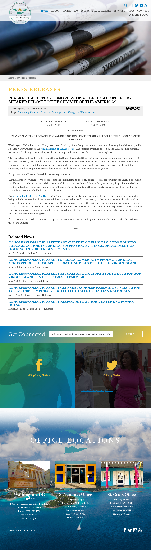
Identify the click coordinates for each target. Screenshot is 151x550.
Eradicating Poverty (27, 112)
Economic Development (53, 112)
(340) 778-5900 (125, 506)
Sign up (129, 334)
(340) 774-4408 (79, 510)
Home (45, 11)
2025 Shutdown (139, 15)
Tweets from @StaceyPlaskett (97, 390)
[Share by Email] (138, 109)
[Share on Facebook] (127, 109)
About (55, 11)
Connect (143, 11)
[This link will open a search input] (125, 6)
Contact (32, 530)
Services (119, 11)
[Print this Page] (135, 109)
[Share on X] (131, 109)
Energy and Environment (81, 112)
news (17, 78)
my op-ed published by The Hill (29, 196)
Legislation (71, 11)
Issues (85, 11)
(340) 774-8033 (78, 514)
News (131, 11)
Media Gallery (101, 11)
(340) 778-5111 (124, 510)
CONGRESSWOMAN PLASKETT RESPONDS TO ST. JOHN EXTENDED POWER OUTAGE (70, 303)
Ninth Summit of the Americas (57, 149)
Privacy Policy (16, 530)
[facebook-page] (132, 6)
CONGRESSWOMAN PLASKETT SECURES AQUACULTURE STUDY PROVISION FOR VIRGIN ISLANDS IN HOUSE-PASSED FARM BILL (74, 275)
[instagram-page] (141, 6)
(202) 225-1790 (33, 511)
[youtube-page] (145, 6)
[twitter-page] (136, 6)
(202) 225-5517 (32, 515)
